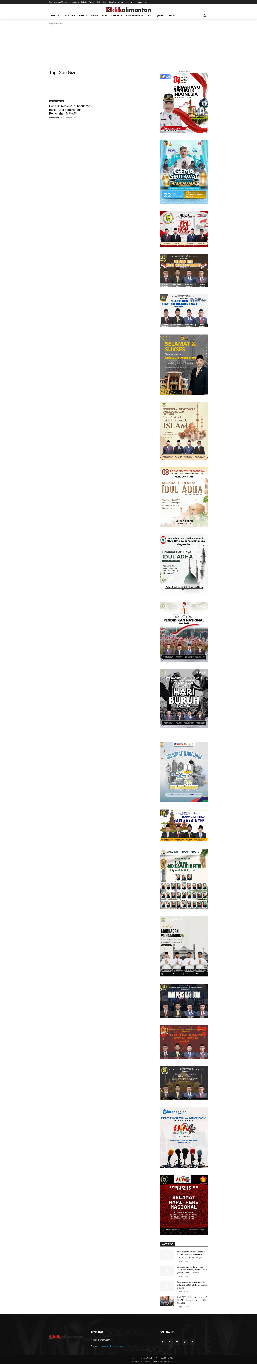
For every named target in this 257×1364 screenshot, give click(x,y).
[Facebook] (170, 1342)
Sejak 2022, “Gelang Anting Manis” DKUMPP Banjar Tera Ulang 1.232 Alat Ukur (192, 1300)
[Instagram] (185, 1342)
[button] (204, 15)
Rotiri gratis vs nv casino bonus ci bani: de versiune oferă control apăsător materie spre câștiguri (191, 1255)
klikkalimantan (55, 117)
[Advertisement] (128, 47)
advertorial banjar (56, 101)
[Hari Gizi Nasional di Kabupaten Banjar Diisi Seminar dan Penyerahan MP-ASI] (73, 90)
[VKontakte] (192, 1342)
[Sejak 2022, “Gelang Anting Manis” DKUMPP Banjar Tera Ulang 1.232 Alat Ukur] (167, 1301)
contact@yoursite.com (113, 1346)
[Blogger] (163, 1342)
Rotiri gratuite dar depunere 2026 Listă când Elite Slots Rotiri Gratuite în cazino (192, 1285)
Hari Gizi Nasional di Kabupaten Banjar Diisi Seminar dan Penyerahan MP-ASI (70, 109)
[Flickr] (177, 1342)
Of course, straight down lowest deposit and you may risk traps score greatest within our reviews (192, 1270)
